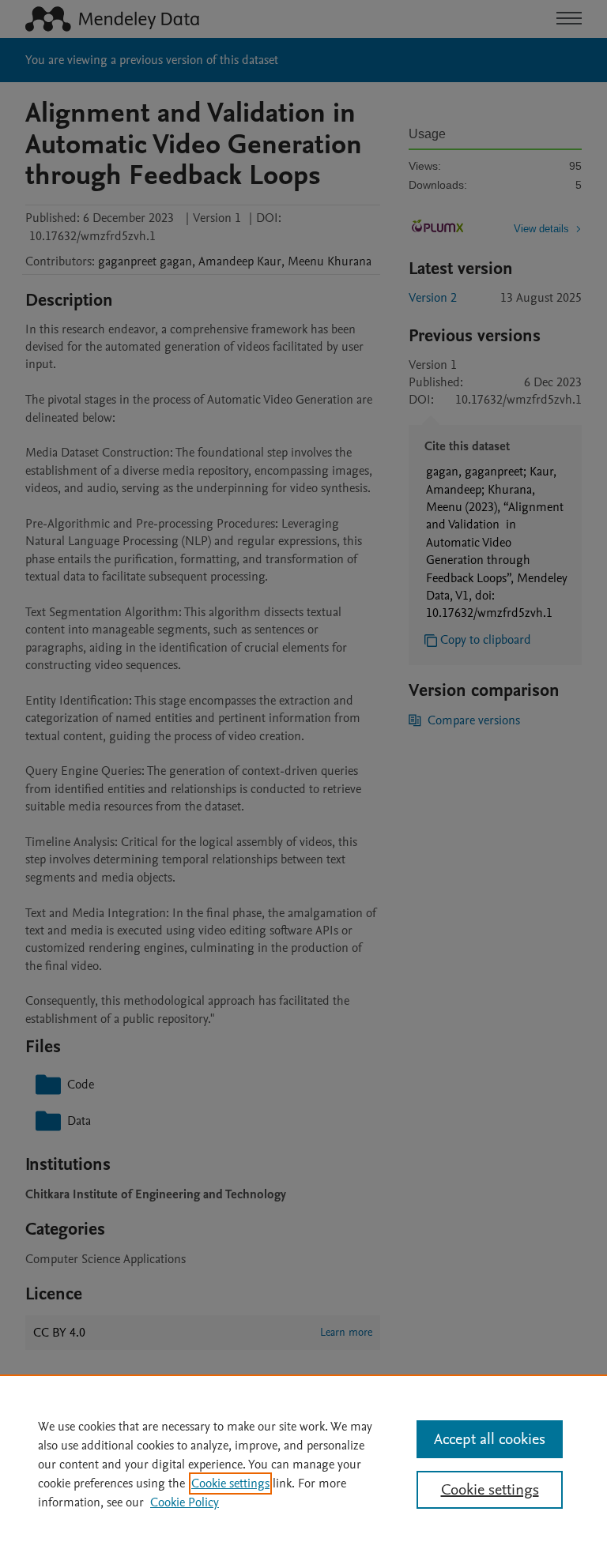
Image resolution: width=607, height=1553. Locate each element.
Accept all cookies (489, 1439)
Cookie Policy (184, 1502)
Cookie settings (230, 1483)
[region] (303, 1463)
